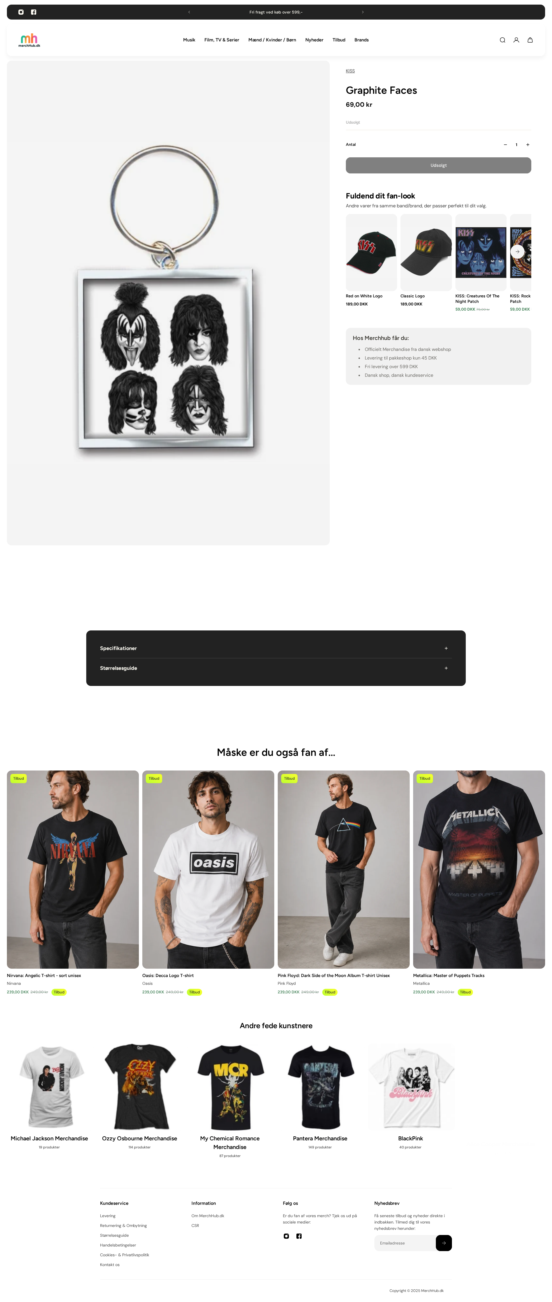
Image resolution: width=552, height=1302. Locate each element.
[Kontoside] (516, 40)
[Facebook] (33, 12)
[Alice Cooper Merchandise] (501, 1100)
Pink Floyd (287, 983)
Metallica (421, 983)
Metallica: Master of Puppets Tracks (448, 975)
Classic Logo (413, 296)
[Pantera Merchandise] (321, 1100)
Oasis (147, 983)
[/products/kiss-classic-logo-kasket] (426, 252)
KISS (350, 71)
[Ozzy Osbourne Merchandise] (140, 1100)
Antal (351, 144)
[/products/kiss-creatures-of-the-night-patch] (481, 252)
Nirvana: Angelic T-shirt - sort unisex (44, 975)
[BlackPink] (411, 1100)
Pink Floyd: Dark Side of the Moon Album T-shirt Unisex (334, 975)
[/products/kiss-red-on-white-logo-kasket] (371, 252)
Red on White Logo (364, 296)
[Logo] (29, 40)
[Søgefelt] (502, 40)
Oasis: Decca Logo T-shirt (168, 975)
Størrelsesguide (118, 668)
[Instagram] (21, 12)
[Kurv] (530, 40)
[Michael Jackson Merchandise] (50, 1100)
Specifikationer (118, 648)
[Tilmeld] (444, 1243)
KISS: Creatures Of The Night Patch (477, 298)
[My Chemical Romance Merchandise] (230, 1104)
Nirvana (14, 983)
